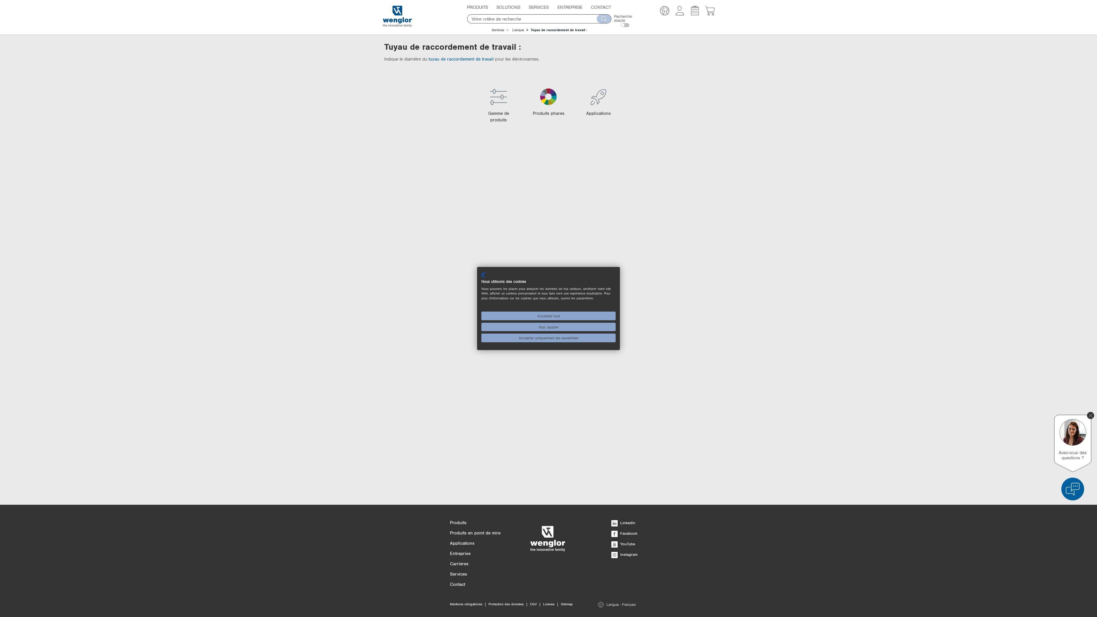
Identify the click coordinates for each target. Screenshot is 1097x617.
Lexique (518, 30)
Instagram (628, 554)
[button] (664, 11)
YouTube (627, 544)
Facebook (628, 533)
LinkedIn (627, 523)
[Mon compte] (679, 13)
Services (498, 30)
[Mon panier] (710, 13)
